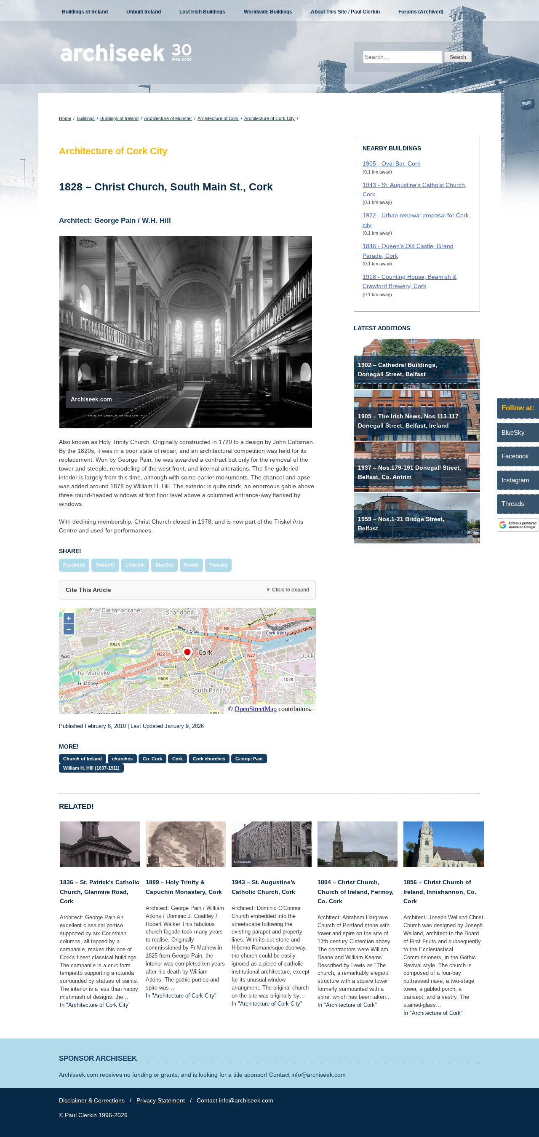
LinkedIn (135, 564)
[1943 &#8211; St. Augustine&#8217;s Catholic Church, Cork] (272, 864)
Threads (218, 564)
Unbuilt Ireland (143, 12)
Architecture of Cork (218, 118)
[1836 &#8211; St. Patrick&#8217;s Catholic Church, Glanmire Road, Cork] (100, 864)
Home (65, 118)
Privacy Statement (160, 1100)
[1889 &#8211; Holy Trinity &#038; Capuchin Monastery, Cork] (186, 864)
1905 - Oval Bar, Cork (391, 163)
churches (122, 758)
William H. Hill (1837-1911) (91, 767)
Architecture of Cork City (269, 118)
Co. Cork (152, 758)
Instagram (515, 480)
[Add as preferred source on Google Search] (518, 529)
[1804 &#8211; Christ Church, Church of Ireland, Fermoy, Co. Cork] (358, 864)
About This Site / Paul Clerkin (345, 12)
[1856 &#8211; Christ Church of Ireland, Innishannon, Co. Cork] (443, 864)
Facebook (74, 564)
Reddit (191, 564)
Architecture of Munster (168, 118)
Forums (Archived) (420, 12)
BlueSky (164, 564)
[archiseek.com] (126, 61)
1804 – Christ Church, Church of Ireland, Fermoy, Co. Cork (356, 891)
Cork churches (209, 758)
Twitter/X (105, 564)
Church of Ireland (82, 758)
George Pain (249, 758)
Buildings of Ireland (85, 12)
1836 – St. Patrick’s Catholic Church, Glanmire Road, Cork (99, 891)
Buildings (86, 118)
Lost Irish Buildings (202, 12)
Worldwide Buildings (268, 12)
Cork (177, 758)
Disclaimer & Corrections (92, 1100)
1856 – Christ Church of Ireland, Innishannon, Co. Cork (439, 891)
